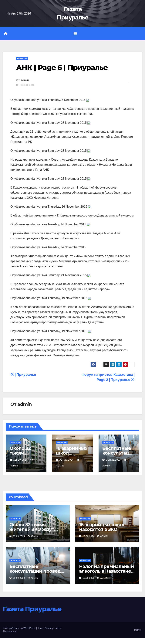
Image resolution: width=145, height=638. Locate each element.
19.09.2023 (89, 578)
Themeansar (9, 631)
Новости (22, 58)
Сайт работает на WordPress (19, 628)
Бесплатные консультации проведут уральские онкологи (37, 571)
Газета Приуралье (32, 609)
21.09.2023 (19, 578)
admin (25, 80)
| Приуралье (25, 375)
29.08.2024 (19, 536)
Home (137, 629)
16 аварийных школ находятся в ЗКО (101, 527)
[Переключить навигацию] (75, 33)
